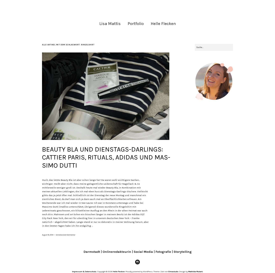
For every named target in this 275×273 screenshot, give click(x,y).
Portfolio (136, 23)
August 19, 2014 (47, 235)
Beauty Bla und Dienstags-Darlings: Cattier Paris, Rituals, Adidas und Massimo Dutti (106, 157)
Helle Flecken (163, 23)
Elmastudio (173, 271)
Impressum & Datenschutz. (84, 271)
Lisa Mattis (110, 23)
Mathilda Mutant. (195, 271)
